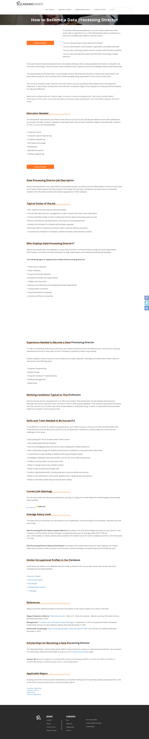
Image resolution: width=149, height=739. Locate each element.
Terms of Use (50, 727)
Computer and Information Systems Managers (57, 622)
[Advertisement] (44, 319)
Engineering (70, 727)
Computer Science (33, 690)
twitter (146, 303)
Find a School (40, 43)
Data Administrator (58, 616)
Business (69, 724)
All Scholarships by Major (79, 652)
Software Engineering (34, 694)
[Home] (30, 3)
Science (68, 730)
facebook (146, 298)
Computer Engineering (34, 688)
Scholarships (90, 726)
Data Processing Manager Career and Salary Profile (67, 628)
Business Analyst (34, 576)
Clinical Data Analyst (35, 580)
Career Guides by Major (93, 723)
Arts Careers (50, 9)
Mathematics (31, 692)
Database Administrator (37, 587)
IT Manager (32, 591)
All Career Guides (91, 720)
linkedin (146, 308)
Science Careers (100, 9)
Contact (49, 720)
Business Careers (65, 9)
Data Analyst (32, 583)
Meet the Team (51, 730)
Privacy (48, 724)
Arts (67, 720)
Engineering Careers (82, 9)
